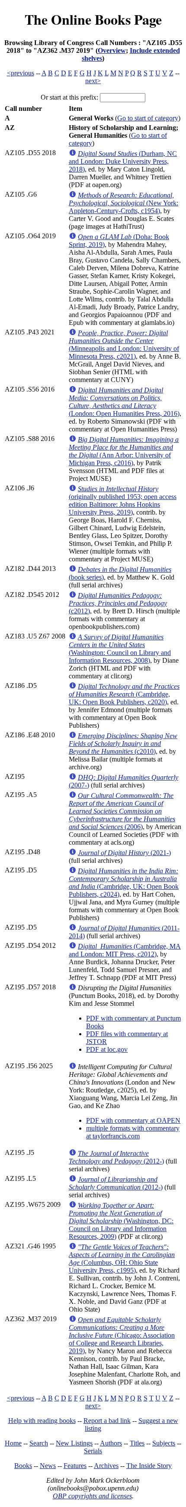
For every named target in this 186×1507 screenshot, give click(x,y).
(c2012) (118, 603)
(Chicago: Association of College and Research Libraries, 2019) (122, 1335)
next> (93, 80)
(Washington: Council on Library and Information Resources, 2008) (120, 648)
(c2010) (123, 743)
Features (75, 1465)
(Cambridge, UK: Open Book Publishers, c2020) (124, 694)
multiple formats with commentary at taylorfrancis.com (133, 1132)
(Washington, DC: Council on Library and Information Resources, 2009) (121, 1221)
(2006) (122, 811)
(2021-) (124, 852)
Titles (137, 1443)
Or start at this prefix (68, 97)
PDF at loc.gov (107, 1049)
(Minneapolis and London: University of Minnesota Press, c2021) (124, 344)
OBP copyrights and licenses (92, 1496)
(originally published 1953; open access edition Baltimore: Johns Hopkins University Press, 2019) (122, 500)
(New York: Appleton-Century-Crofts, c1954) (123, 202)
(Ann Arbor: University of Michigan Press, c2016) (124, 451)
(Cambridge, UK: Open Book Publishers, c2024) (124, 882)
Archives (106, 1465)
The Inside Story (149, 1465)
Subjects (163, 1443)
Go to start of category (147, 118)
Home (13, 1443)
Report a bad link (107, 1420)
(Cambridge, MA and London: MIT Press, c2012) (125, 950)
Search (38, 1443)
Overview (112, 50)
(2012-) (116, 1157)
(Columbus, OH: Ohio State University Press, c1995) (122, 1258)
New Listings (74, 1443)
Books (23, 1465)
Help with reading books (42, 1420)
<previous (20, 73)
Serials (93, 1451)
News (48, 1465)
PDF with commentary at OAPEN (133, 1120)
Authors (111, 1443)
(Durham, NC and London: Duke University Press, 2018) (123, 161)
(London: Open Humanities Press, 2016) (124, 401)
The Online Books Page (93, 19)
